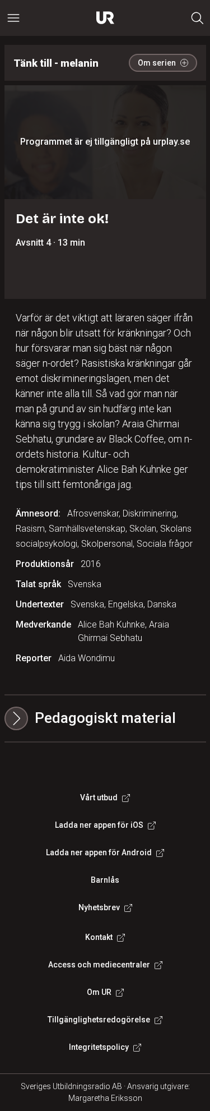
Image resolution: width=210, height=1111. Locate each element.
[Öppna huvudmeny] (13, 18)
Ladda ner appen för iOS (99, 824)
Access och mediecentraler (99, 964)
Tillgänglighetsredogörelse (99, 1019)
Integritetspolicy (99, 1047)
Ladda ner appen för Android (99, 852)
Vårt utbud (99, 797)
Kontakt (99, 937)
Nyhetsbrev (99, 907)
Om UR (99, 992)
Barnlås (105, 879)
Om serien (157, 62)
